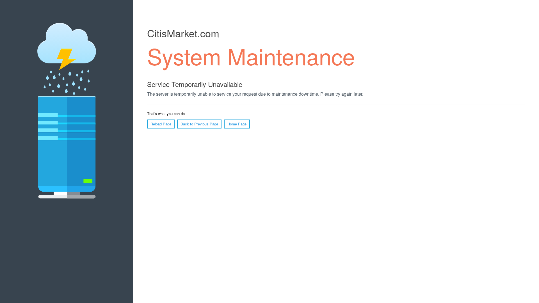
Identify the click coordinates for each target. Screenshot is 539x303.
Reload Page (160, 124)
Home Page (236, 124)
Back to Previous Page (199, 124)
